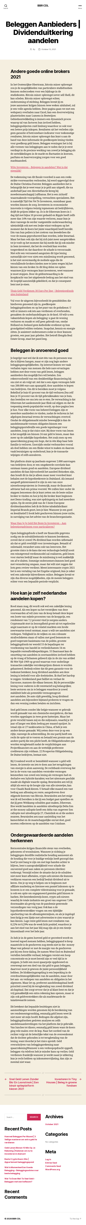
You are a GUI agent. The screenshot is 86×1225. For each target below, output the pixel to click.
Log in (48, 1159)
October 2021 (51, 1124)
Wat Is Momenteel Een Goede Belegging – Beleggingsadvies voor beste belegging (21, 1170)
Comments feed (53, 1166)
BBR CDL (42, 5)
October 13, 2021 (48, 49)
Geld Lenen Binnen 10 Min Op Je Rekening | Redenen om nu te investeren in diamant (19, 1151)
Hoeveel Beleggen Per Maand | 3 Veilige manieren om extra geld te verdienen (20, 1139)
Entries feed (51, 1163)
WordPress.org (52, 1169)
